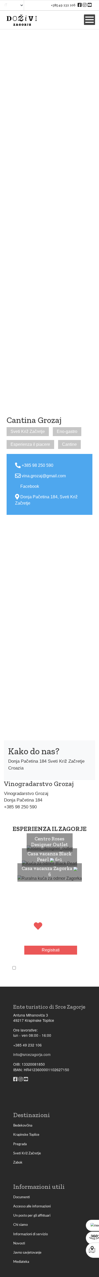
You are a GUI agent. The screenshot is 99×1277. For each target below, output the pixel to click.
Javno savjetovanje (27, 1252)
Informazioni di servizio (30, 1234)
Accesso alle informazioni (32, 1206)
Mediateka (21, 1261)
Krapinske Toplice (26, 1134)
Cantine (69, 444)
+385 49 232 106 (63, 5)
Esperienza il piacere (30, 444)
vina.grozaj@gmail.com (44, 476)
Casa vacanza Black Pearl (49, 856)
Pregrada (20, 1144)
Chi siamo (20, 1224)
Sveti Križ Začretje (28, 431)
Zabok (17, 1162)
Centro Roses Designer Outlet (49, 841)
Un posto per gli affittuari (31, 1215)
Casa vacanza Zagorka (47, 868)
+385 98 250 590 (37, 465)
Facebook (29, 486)
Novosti (19, 1243)
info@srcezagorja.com (31, 1054)
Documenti (21, 1197)
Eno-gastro (67, 431)
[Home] (21, 20)
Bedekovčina (22, 1125)
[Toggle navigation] (89, 19)
